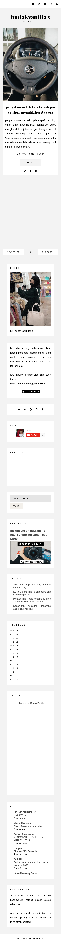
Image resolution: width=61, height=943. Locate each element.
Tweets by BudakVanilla (31, 703)
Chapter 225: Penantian (26, 851)
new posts (13, 252)
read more (30, 162)
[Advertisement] (30, 213)
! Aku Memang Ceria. (25, 873)
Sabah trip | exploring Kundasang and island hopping (32, 607)
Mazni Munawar (23, 823)
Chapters (19, 848)
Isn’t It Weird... (21, 815)
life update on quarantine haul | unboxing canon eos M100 (28, 534)
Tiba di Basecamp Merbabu (28, 826)
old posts (48, 252)
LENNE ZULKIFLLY (25, 812)
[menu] (4, 4)
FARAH (18, 859)
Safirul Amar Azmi (24, 834)
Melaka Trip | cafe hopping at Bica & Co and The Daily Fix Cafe (32, 600)
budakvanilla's (30, 17)
